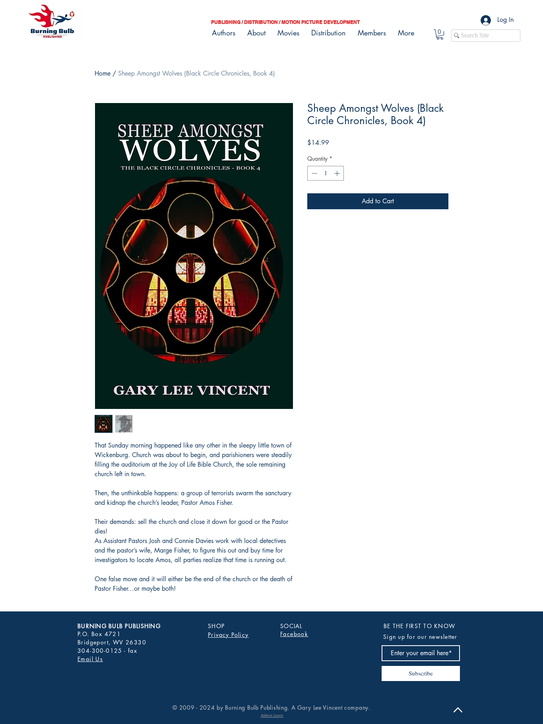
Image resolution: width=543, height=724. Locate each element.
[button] (440, 34)
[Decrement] (313, 173)
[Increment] (338, 173)
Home (103, 73)
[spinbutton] (325, 173)
